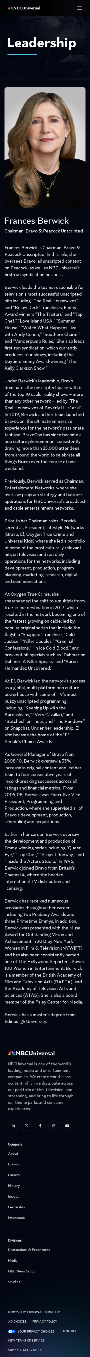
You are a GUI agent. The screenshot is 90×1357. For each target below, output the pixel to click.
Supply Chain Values (25, 1350)
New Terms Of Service (26, 1340)
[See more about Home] (32, 8)
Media (13, 1260)
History (14, 1186)
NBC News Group (22, 1271)
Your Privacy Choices (36, 1331)
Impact (13, 1196)
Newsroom (16, 1218)
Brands (13, 1164)
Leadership (16, 1207)
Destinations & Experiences (29, 1250)
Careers (14, 1175)
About (13, 1153)
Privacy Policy (44, 1321)
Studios (14, 1282)
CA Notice (68, 1331)
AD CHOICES (17, 1321)
